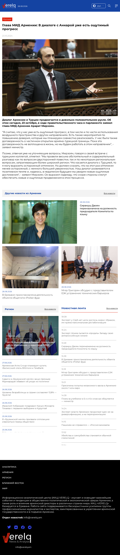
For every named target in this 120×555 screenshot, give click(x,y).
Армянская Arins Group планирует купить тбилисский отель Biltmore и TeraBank (24, 366)
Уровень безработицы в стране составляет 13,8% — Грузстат (29, 393)
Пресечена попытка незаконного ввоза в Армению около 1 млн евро (88, 386)
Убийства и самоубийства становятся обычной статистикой (86, 436)
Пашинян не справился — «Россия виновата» (85, 425)
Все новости (112, 308)
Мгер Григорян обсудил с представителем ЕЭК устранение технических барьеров (87, 373)
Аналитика (9, 467)
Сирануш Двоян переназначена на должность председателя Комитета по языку (86, 347)
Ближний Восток (13, 483)
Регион (6, 477)
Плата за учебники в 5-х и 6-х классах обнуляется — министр (87, 400)
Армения (7, 472)
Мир (4, 488)
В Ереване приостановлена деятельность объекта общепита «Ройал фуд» (88, 360)
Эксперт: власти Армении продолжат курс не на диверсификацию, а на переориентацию (87, 413)
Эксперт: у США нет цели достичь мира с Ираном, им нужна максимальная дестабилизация (88, 321)
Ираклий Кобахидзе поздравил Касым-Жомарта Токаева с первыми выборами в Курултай (28, 407)
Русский (7, 19)
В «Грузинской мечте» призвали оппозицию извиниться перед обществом (25, 420)
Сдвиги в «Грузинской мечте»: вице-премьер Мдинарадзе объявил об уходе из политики (26, 380)
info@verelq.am (23, 547)
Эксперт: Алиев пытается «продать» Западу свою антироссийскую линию (87, 334)
